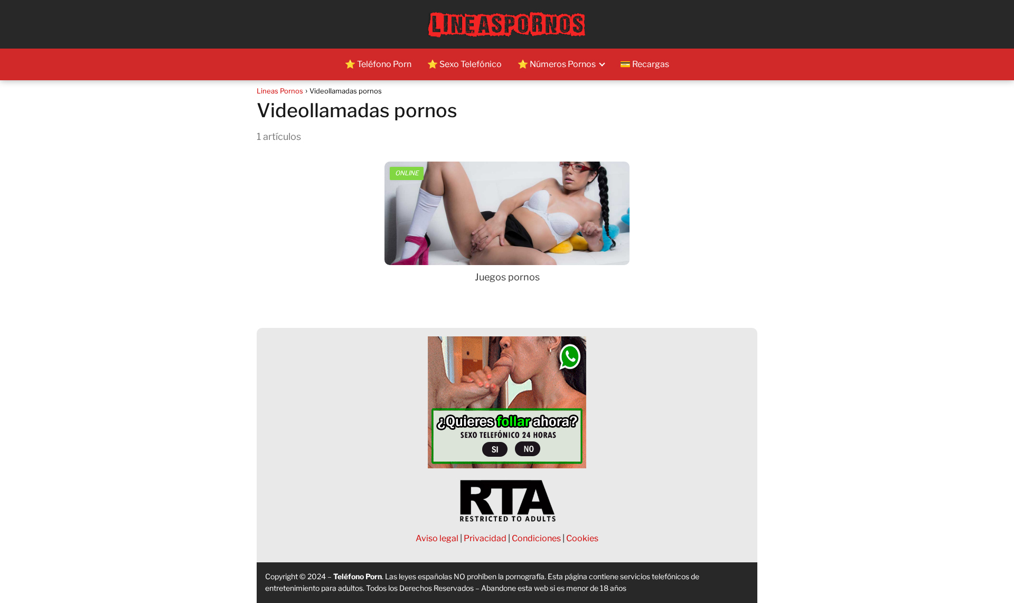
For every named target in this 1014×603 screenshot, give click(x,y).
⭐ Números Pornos (557, 64)
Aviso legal (437, 538)
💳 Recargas (644, 64)
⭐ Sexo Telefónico (464, 64)
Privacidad (485, 538)
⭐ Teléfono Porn (378, 64)
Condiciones (536, 538)
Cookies (582, 538)
